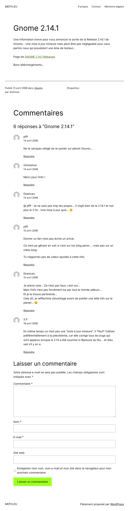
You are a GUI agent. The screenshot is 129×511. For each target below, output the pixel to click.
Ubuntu (38, 88)
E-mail (18, 437)
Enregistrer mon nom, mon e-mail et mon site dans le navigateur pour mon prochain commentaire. (64, 470)
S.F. (25, 319)
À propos (83, 6)
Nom (17, 421)
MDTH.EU (11, 6)
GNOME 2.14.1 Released (40, 56)
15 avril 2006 (30, 230)
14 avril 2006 (30, 140)
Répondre (28, 156)
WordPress (117, 504)
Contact (96, 6)
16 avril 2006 (30, 323)
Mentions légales (114, 6)
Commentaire (23, 383)
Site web (19, 452)
